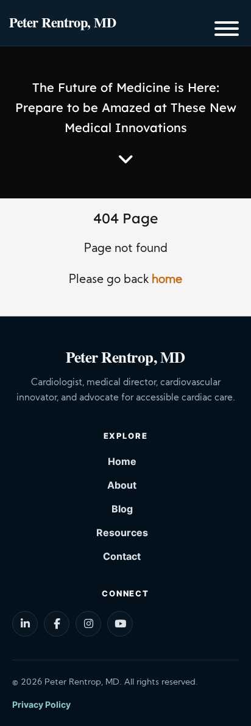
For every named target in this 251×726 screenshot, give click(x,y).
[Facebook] (56, 624)
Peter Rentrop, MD (62, 22)
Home (122, 461)
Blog (122, 509)
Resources (122, 532)
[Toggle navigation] (226, 31)
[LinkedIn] (25, 624)
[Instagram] (88, 624)
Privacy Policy (41, 704)
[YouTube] (120, 624)
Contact (122, 556)
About (121, 485)
